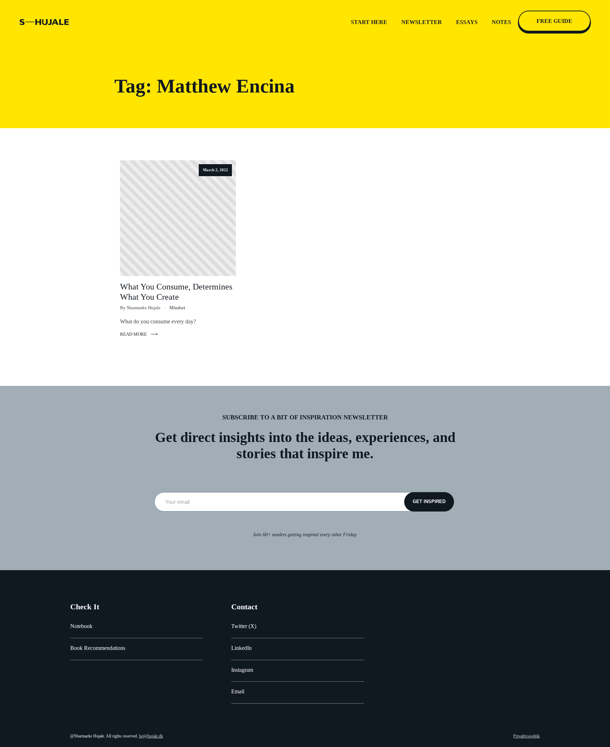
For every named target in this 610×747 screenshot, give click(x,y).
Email (237, 691)
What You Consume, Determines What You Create (176, 291)
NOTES (501, 22)
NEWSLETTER (421, 22)
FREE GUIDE (554, 21)
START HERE (369, 22)
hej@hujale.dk (151, 736)
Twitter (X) (243, 626)
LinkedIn (241, 648)
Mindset (177, 307)
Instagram (242, 670)
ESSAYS (467, 22)
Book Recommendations (97, 648)
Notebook (81, 626)
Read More (133, 334)
